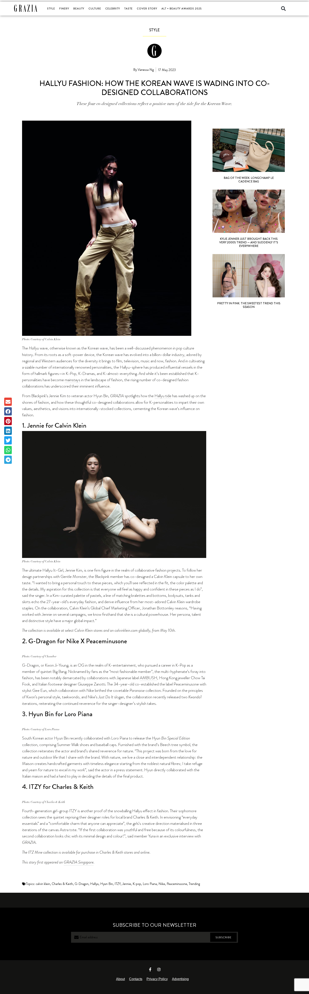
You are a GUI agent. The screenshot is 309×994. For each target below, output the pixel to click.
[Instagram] (159, 969)
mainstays (72, 380)
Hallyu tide (162, 396)
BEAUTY (78, 9)
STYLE (51, 9)
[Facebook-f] (150, 969)
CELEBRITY (112, 9)
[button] (283, 9)
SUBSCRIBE (223, 937)
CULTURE (94, 9)
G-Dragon (81, 883)
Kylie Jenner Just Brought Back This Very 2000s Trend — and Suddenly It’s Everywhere (248, 242)
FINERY (64, 9)
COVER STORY (147, 9)
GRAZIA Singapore (79, 862)
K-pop (137, 883)
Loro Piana (150, 883)
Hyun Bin (106, 883)
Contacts (135, 979)
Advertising (180, 979)
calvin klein (43, 883)
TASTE (128, 9)
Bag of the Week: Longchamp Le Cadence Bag (249, 179)
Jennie (126, 883)
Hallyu (94, 883)
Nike (161, 883)
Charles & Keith (62, 883)
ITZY (118, 883)
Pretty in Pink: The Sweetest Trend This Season (248, 305)
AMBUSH (148, 678)
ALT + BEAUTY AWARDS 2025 (181, 9)
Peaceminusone (177, 883)
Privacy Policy (157, 979)
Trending (194, 883)
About (120, 979)
